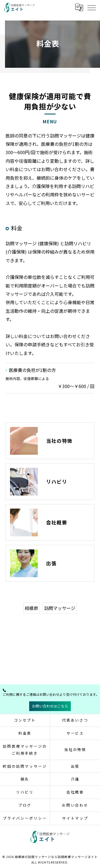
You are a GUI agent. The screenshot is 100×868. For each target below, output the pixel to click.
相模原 (31, 608)
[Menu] (91, 7)
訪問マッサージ (59, 608)
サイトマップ (75, 818)
